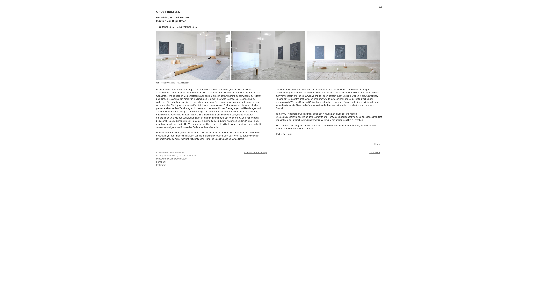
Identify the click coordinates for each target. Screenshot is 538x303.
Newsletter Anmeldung (255, 152)
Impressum (374, 152)
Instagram (161, 165)
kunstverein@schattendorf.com (171, 159)
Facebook (161, 162)
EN (380, 7)
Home (377, 144)
